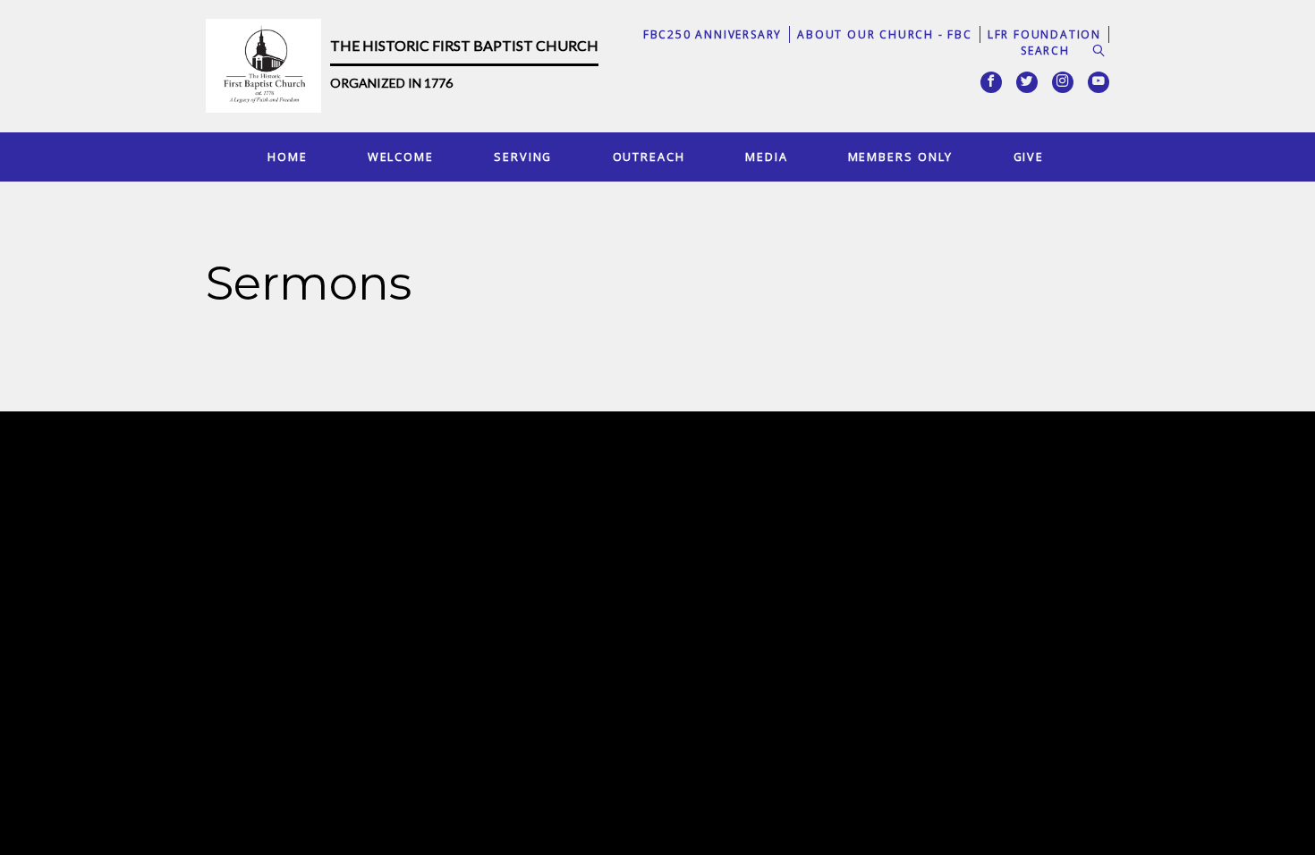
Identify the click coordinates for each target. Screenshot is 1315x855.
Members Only (901, 156)
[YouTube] (1098, 82)
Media (766, 156)
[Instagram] (1062, 82)
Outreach (649, 156)
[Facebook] (991, 82)
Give (1029, 156)
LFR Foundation (1044, 34)
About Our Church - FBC (884, 34)
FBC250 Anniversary (712, 34)
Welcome (401, 156)
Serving (523, 156)
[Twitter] (1027, 82)
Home (287, 156)
